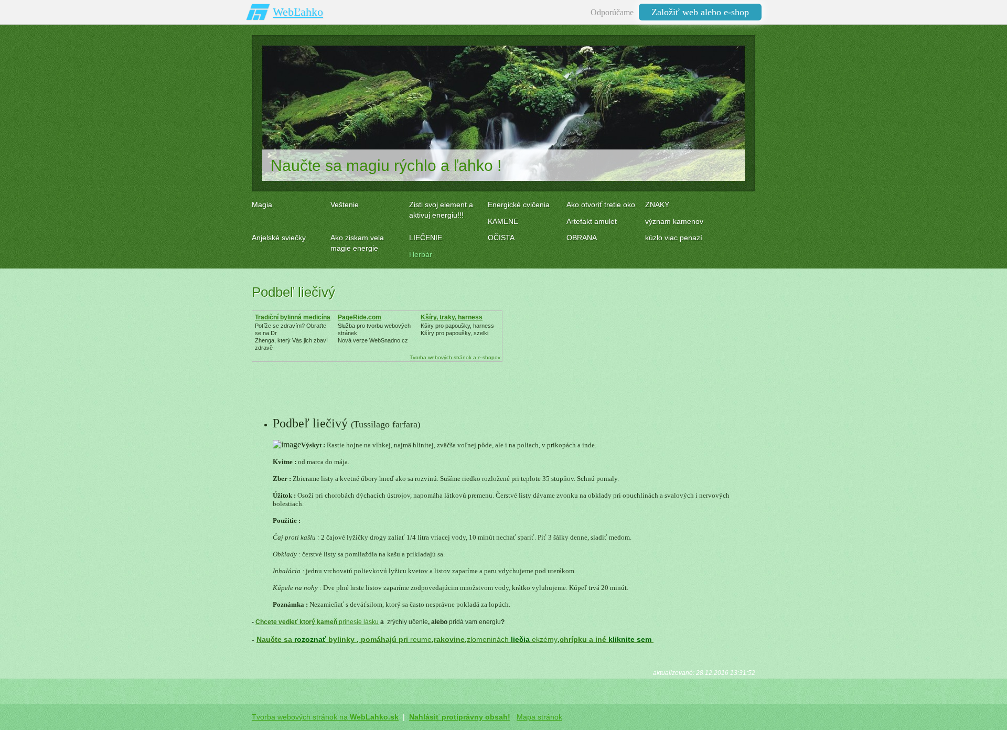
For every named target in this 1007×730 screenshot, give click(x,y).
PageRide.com (359, 317)
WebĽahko (298, 11)
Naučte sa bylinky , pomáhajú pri (333, 639)
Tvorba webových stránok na (325, 717)
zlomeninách (488, 639)
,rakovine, (449, 639)
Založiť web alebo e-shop (700, 12)
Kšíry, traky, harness (452, 317)
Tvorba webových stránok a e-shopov (455, 357)
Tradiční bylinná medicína (292, 317)
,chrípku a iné (606, 639)
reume (421, 639)
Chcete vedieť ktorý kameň (297, 622)
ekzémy (545, 639)
